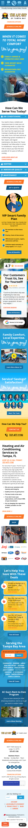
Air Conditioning (12, 116)
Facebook (8, 767)
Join (20, 797)
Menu (2, 4)
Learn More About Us (14, 367)
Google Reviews (16, 767)
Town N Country (14, 676)
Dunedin (16, 663)
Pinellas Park (19, 667)
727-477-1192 (14, 3)
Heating (7, 164)
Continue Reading (10, 307)
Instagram (20, 767)
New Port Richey (10, 665)
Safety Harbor (8, 670)
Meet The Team (14, 413)
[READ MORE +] (7, 511)
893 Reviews (19, 266)
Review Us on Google (16, 322)
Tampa (7, 674)
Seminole (8, 672)
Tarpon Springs (17, 674)
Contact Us (14, 429)
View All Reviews (14, 313)
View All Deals (14, 635)
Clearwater (7, 663)
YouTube (12, 767)
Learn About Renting (14, 721)
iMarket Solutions (11, 815)
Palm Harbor (8, 667)
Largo (23, 663)
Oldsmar (21, 665)
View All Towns (14, 681)
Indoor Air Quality (13, 169)
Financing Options (14, 22)
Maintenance (10, 175)
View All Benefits (14, 252)
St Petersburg (18, 672)
